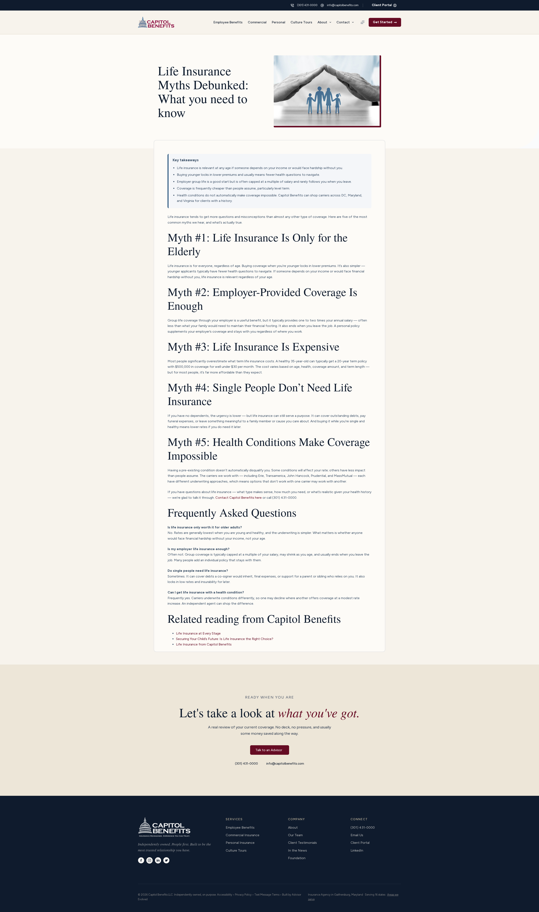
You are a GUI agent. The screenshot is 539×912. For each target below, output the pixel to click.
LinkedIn (357, 850)
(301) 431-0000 (307, 5)
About (322, 22)
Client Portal (382, 5)
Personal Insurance (240, 843)
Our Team (295, 835)
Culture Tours (301, 22)
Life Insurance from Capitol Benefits (204, 644)
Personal (278, 22)
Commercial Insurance (242, 835)
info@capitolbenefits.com (343, 5)
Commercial (257, 22)
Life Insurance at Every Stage (198, 633)
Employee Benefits (228, 22)
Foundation (297, 858)
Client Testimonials (302, 843)
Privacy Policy (243, 894)
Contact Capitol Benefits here (238, 498)
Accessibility (224, 894)
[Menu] (362, 22)
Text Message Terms (266, 894)
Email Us (357, 835)
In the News (297, 850)
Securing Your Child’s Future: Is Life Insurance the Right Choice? (224, 639)
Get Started (382, 22)
